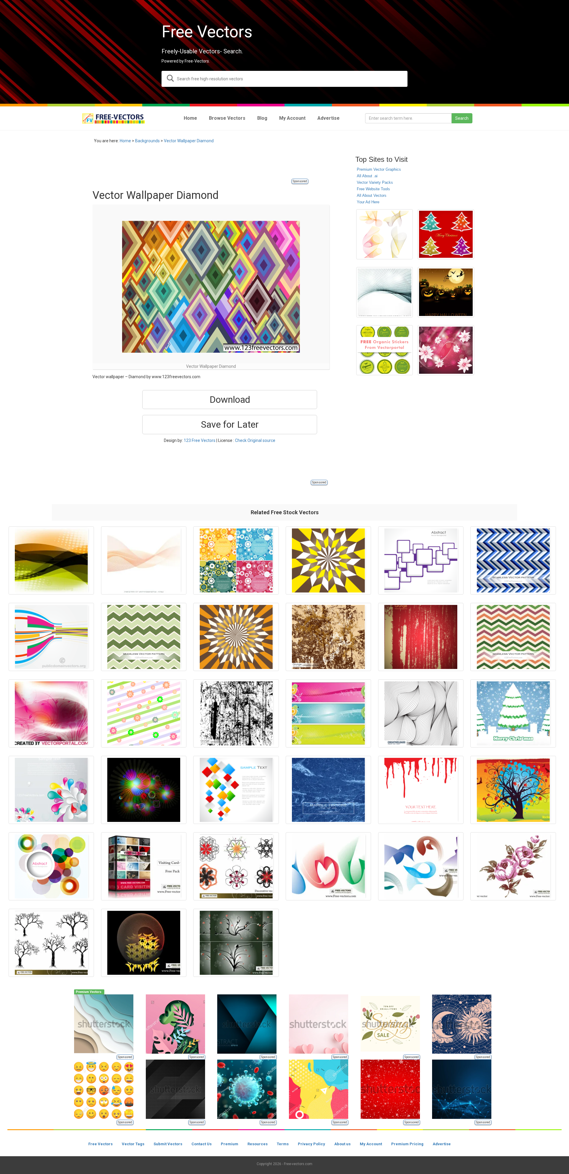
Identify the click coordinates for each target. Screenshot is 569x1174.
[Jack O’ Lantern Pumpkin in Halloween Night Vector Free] (446, 292)
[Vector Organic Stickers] (384, 350)
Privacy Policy (311, 1144)
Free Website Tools (373, 189)
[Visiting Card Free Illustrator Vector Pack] (143, 866)
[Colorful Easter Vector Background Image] (143, 713)
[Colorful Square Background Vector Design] (236, 790)
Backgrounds (147, 140)
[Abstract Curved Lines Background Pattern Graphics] (384, 292)
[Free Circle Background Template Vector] (51, 866)
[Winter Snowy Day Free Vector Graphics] (513, 713)
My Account (371, 1144)
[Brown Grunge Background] (328, 637)
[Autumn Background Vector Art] (513, 790)
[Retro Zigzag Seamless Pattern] (513, 637)
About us (342, 1144)
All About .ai (367, 176)
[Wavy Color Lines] (143, 560)
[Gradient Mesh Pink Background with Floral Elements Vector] (51, 713)
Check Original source (255, 440)
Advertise (442, 1144)
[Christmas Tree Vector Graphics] (446, 234)
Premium (229, 1144)
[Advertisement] (200, 164)
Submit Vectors (168, 1144)
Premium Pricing (407, 1144)
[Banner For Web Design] (328, 713)
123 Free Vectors (199, 440)
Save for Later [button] (230, 424)
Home (125, 140)
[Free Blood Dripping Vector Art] (420, 790)
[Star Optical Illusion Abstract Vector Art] (236, 637)
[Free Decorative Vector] (236, 866)
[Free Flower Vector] (513, 866)
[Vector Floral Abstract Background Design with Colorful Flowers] (51, 790)
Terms (283, 1144)
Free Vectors (100, 1144)
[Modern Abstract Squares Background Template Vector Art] (420, 560)
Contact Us (201, 1144)
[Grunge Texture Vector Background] (236, 713)
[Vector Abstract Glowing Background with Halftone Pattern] (51, 560)
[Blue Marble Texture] (328, 790)
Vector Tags (133, 1144)
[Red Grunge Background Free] (420, 637)
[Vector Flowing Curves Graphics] (384, 234)
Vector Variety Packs (375, 182)
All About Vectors (371, 195)
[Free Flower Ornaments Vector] (236, 943)
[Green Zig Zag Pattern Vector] (143, 637)
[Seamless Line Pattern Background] (420, 713)
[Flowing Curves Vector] (328, 866)
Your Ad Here (368, 202)
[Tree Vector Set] (51, 943)
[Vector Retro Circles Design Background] (236, 560)
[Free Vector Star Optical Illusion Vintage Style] (328, 560)
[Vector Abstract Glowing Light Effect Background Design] (143, 790)
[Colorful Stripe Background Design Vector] (51, 637)
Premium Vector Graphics (379, 169)
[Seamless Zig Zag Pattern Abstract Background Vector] (513, 560)
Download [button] (230, 399)
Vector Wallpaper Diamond (189, 140)
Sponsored (300, 181)
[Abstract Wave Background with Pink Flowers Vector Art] (446, 350)
